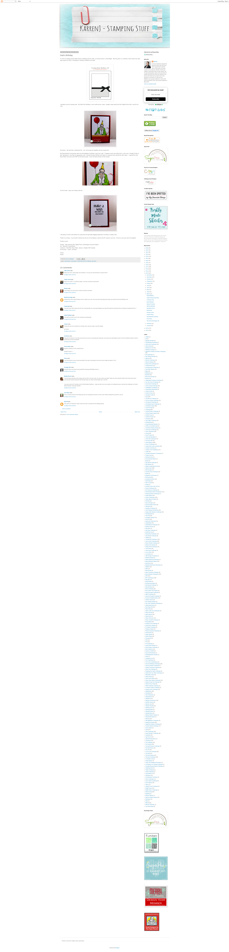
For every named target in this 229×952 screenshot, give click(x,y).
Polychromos (148, 632)
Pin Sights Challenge (150, 627)
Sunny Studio (148, 727)
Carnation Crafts (149, 395)
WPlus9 (147, 802)
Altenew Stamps (149, 362)
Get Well (147, 501)
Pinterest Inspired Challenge (152, 630)
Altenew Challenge (150, 360)
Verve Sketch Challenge (151, 780)
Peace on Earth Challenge (151, 620)
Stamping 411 (148, 707)
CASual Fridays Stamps (151, 413)
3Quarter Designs (149, 340)
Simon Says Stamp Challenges (152, 680)
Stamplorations (149, 713)
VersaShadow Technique (151, 777)
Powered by (151, 104)
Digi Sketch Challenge (150, 462)
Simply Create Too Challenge (152, 682)
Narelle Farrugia (68, 297)
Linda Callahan (68, 315)
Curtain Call (148, 455)
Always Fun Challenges (151, 363)
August (149, 283)
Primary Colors (150, 312)
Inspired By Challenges (151, 534)
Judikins (147, 537)
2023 (147, 254)
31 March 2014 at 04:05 (70, 405)
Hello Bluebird (148, 513)
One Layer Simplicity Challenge (153, 603)
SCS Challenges (149, 660)
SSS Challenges (149, 695)
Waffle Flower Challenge (151, 790)
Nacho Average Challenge (151, 592)
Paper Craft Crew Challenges (152, 610)
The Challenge (149, 742)
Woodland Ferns (151, 308)
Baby (146, 371)
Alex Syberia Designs (150, 356)
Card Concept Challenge (151, 385)
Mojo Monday (148, 587)
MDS (146, 568)
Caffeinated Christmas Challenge (153, 380)
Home (100, 412)
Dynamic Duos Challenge (151, 471)
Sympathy (147, 735)
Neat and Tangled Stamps (151, 598)
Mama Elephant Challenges (152, 559)
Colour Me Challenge (150, 438)
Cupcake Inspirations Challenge (153, 453)
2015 (147, 271)
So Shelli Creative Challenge (152, 687)
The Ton (147, 749)
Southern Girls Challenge (151, 689)
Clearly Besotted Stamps (151, 424)
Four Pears (149, 318)
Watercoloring (148, 791)
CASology (147, 409)
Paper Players (148, 614)
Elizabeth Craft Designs (151, 475)
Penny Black (148, 621)
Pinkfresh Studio (149, 629)
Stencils (147, 718)
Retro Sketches (149, 649)
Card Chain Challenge (150, 384)
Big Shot (147, 374)
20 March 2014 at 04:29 (70, 283)
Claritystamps (148, 422)
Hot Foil (147, 519)
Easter (146, 473)
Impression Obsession (150, 521)
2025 (147, 250)
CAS (146, 396)
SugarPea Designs (150, 722)
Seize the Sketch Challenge (152, 665)
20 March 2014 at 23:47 (70, 310)
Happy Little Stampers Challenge (153, 512)
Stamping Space (149, 711)
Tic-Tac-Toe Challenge (150, 751)
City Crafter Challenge (150, 420)
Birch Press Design (150, 376)
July (148, 285)
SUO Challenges (149, 731)
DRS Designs (148, 470)
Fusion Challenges (150, 497)
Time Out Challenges (150, 757)
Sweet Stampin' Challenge (151, 733)
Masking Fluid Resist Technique (153, 565)
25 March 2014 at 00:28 (70, 387)
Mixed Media (148, 581)
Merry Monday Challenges (151, 574)
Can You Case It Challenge (152, 382)
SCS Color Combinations (151, 662)
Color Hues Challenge (150, 429)
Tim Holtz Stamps (149, 755)
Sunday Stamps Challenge (151, 726)
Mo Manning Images (150, 583)
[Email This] (77, 259)
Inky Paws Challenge (150, 530)
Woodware (148, 799)
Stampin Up (148, 704)
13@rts (147, 337)
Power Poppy (148, 636)
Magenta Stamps (149, 557)
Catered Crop (148, 415)
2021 (147, 258)
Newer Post (63, 412)
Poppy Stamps (148, 634)
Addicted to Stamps (150, 349)
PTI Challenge (148, 643)
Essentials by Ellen (150, 479)
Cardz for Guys (149, 393)
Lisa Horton (148, 554)
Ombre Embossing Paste (153, 297)
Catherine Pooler (149, 416)
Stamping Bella (149, 709)
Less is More (148, 552)
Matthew (147, 566)
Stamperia (147, 698)
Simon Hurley (148, 676)
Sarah (146, 656)
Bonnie (66, 288)
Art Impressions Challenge (151, 367)
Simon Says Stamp (150, 678)
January (149, 325)
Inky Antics (147, 528)
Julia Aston (67, 270)
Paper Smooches (149, 618)
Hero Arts (147, 515)
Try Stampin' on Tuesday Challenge (154, 764)
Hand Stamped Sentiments (151, 510)
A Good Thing (150, 314)
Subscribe (155, 99)
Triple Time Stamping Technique (153, 762)
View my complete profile (150, 84)
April (148, 291)
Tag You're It (148, 737)
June (148, 287)
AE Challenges (149, 354)
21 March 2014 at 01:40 (70, 319)
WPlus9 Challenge (149, 804)
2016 (147, 269)
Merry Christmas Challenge (152, 572)
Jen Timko (66, 392)
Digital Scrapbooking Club (151, 466)
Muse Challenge (149, 588)
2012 (147, 330)
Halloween (148, 506)
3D (146, 338)
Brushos (147, 378)
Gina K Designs (149, 502)
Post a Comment (66, 408)
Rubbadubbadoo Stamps (151, 654)
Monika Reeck (67, 376)
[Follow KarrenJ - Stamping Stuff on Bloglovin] (151, 131)
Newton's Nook (149, 599)
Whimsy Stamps (149, 795)
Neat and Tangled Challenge (152, 596)
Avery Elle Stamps (149, 369)
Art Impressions (149, 365)
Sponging (147, 693)
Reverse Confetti (149, 651)
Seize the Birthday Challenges (152, 663)
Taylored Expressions (150, 738)
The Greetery (148, 744)
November (149, 277)
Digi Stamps (73, 261)
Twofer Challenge (149, 770)
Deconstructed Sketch (150, 459)
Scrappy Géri (67, 367)
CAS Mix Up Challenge (151, 398)
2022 (147, 256)
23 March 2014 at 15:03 (70, 341)
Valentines (147, 775)
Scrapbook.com (149, 658)
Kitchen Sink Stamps (150, 545)
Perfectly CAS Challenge (151, 623)
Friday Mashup (149, 495)
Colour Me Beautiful (150, 437)
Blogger (117, 947)
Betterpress (148, 373)
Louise (66, 324)
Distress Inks (148, 468)
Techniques (148, 740)
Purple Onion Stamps (150, 645)
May (148, 289)
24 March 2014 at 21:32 (70, 371)
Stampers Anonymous (150, 700)
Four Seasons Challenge (151, 490)
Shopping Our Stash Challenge (153, 671)
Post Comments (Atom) (72, 414)
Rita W (65, 401)
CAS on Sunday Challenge (152, 400)
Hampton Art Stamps (150, 508)
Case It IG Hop (148, 407)
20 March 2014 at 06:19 (70, 292)
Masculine (94, 261)
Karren (155, 61)
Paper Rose (148, 616)
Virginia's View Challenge (151, 786)
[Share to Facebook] (82, 259)
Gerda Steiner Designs (150, 499)
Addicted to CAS (149, 347)
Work (146, 801)
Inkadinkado (148, 523)
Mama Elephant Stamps (151, 561)
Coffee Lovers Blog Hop (151, 426)
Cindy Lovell (67, 279)
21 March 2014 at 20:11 (70, 331)
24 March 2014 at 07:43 (70, 353)
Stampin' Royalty (149, 705)
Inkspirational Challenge (151, 524)
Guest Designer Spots (150, 504)
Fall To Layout (148, 482)
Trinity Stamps (148, 760)
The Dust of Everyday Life (153, 320)
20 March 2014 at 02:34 (70, 274)
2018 (147, 264)
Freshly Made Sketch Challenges (84, 261)
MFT (146, 576)
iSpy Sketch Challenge (150, 535)
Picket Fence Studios (150, 625)
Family (147, 484)
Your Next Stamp (149, 806)
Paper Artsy (148, 609)
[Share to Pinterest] (84, 259)
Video (146, 784)
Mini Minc (147, 579)
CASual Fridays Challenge (151, 411)
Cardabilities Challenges (151, 387)
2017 (147, 266)
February (149, 323)
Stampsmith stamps (150, 716)
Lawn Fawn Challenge (150, 550)
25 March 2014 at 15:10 (70, 396)
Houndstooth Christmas (152, 316)
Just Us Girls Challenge (151, 541)
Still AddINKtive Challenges (152, 720)
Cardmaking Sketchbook (151, 389)
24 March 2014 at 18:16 (70, 362)
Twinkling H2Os (149, 768)
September (150, 281)
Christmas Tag (150, 299)
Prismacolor (148, 638)
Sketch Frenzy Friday (150, 684)
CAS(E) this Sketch (150, 406)
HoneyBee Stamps (149, 517)
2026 (147, 248)
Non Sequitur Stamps (150, 601)
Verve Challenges (149, 779)
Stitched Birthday (151, 306)
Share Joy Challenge (150, 669)
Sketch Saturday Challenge (152, 685)
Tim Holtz (147, 753)
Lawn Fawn (148, 548)
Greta (65, 358)
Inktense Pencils (149, 526)
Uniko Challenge (149, 771)
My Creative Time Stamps (151, 590)
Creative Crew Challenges (151, 449)
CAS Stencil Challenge (151, 402)
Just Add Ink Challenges (151, 539)
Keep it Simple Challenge (151, 543)
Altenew (147, 358)
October (149, 279)
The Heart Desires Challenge (152, 746)
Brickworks (149, 310)
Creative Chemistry (150, 448)
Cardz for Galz (148, 391)
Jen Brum (66, 336)
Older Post (137, 412)
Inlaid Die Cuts (149, 532)
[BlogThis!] (79, 259)
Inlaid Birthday (150, 295)
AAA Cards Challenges (151, 344)
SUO (146, 729)
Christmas (147, 418)
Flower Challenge (149, 488)
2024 (147, 252)
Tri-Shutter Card (149, 759)
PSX (146, 640)
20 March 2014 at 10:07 (70, 301)
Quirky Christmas (151, 304)
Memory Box (148, 570)
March (148, 293)
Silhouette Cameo (149, 674)
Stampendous (148, 696)
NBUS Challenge (149, 594)
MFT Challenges (149, 577)
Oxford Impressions (150, 605)
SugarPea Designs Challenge (152, 724)
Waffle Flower (148, 788)
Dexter (147, 460)
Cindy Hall (66, 306)
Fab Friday (148, 481)
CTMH (146, 451)
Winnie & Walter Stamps (151, 797)
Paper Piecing (148, 612)
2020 (147, 260)
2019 (147, 262)
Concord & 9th (148, 440)
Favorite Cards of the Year (151, 486)
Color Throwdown (149, 431)
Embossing (148, 477)
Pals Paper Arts (149, 607)
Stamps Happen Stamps (151, 715)
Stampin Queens (149, 702)
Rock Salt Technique (150, 652)
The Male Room (149, 748)
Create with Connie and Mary (152, 446)
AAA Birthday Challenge (151, 342)
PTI (146, 641)
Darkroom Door (149, 457)
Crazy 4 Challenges (150, 444)
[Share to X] (81, 259)
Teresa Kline (67, 346)
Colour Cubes (148, 435)
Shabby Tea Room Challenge (152, 667)
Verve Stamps (148, 782)
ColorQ (147, 433)
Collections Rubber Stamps (152, 428)
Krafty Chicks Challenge (151, 546)
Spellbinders (148, 691)
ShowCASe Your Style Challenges (153, 673)
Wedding (147, 793)
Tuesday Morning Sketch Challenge (154, 766)
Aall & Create (148, 346)
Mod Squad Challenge (150, 585)
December (149, 275)
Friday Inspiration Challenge (152, 493)
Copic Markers (67, 261)
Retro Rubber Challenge (151, 647)
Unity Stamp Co (149, 773)
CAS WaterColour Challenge (152, 404)
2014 (147, 273)
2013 (147, 328)
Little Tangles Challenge (151, 556)
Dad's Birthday (150, 302)
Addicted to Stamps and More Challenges (155, 351)
